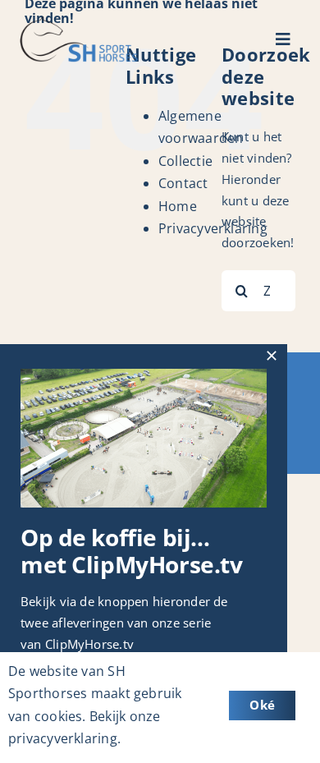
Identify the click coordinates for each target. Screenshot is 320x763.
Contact (183, 183)
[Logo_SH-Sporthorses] (77, 22)
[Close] (271, 355)
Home (177, 206)
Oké (262, 704)
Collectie (185, 161)
